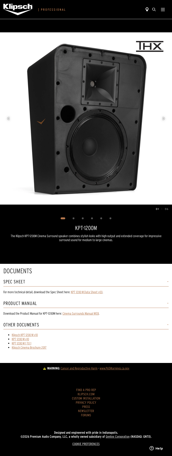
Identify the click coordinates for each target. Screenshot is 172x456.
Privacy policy (86, 402)
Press (86, 407)
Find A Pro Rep (86, 390)
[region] (86, 118)
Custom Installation (86, 398)
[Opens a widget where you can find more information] (156, 448)
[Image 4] (92, 218)
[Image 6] (110, 218)
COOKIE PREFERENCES (86, 444)
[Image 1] (63, 218)
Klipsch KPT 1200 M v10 (25, 335)
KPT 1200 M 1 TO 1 (21, 343)
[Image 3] (82, 218)
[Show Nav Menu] (163, 9)
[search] (154, 9)
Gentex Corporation (118, 436)
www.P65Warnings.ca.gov (114, 368)
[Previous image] (8, 118)
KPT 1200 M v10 (20, 339)
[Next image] (163, 118)
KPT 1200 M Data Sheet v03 (87, 292)
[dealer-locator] (147, 9)
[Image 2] (73, 218)
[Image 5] (101, 218)
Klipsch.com (86, 394)
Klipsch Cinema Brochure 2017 (29, 347)
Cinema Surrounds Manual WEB (81, 313)
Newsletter (86, 411)
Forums (86, 415)
